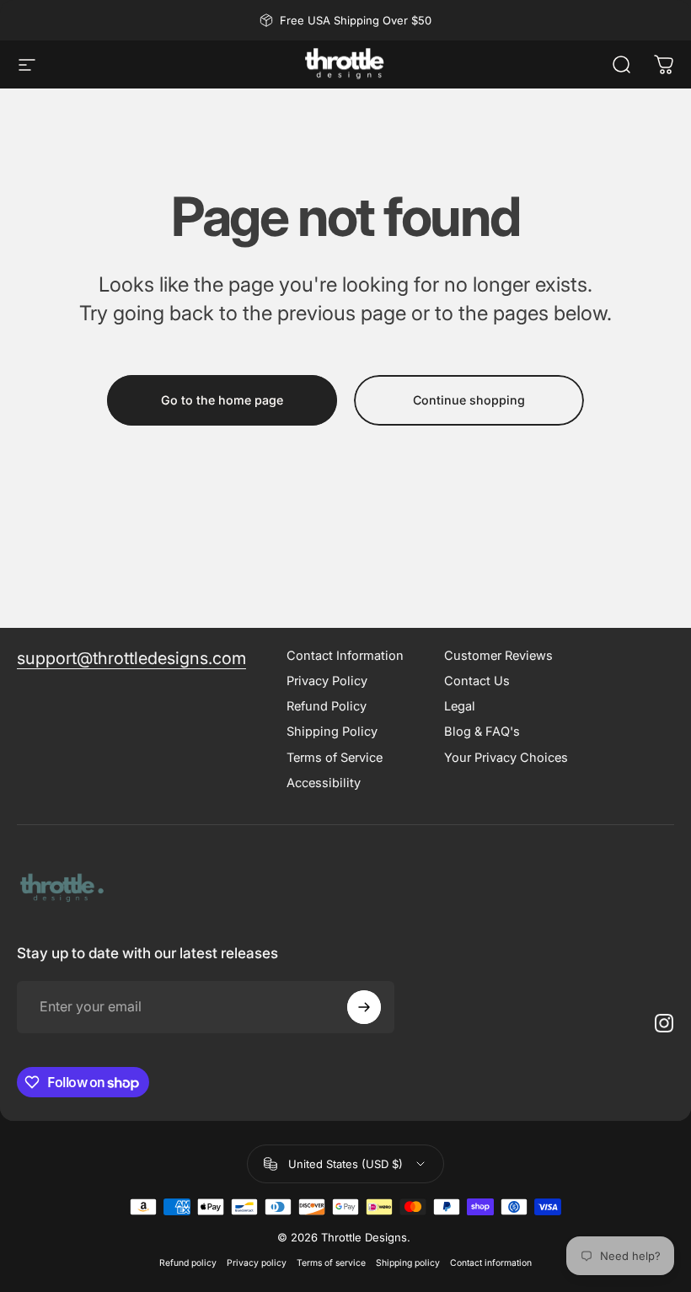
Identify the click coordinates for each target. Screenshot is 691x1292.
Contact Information (345, 655)
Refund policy (188, 1262)
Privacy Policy (327, 681)
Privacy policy (257, 1262)
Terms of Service (335, 757)
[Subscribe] (364, 1007)
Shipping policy (408, 1262)
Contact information (491, 1262)
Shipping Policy (332, 731)
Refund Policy (327, 706)
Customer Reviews (498, 655)
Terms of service (331, 1262)
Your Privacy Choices (506, 757)
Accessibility (324, 783)
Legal (459, 706)
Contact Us (477, 681)
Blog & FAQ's (482, 731)
